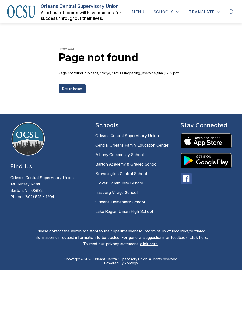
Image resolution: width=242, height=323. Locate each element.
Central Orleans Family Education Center (132, 145)
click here (198, 237)
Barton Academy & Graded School (126, 164)
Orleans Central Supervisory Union (127, 135)
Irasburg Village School (116, 192)
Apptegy (131, 263)
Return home (72, 89)
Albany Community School (119, 154)
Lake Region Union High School (124, 211)
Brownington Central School (121, 173)
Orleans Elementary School (120, 202)
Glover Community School (119, 183)
